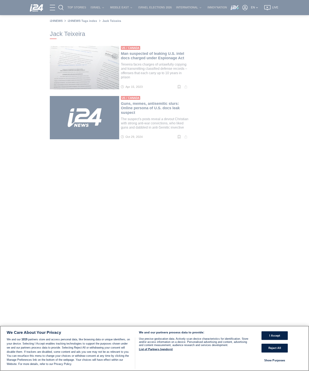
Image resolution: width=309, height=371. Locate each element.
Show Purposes (274, 360)
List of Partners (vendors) (156, 349)
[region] (154, 348)
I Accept (274, 335)
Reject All (274, 348)
